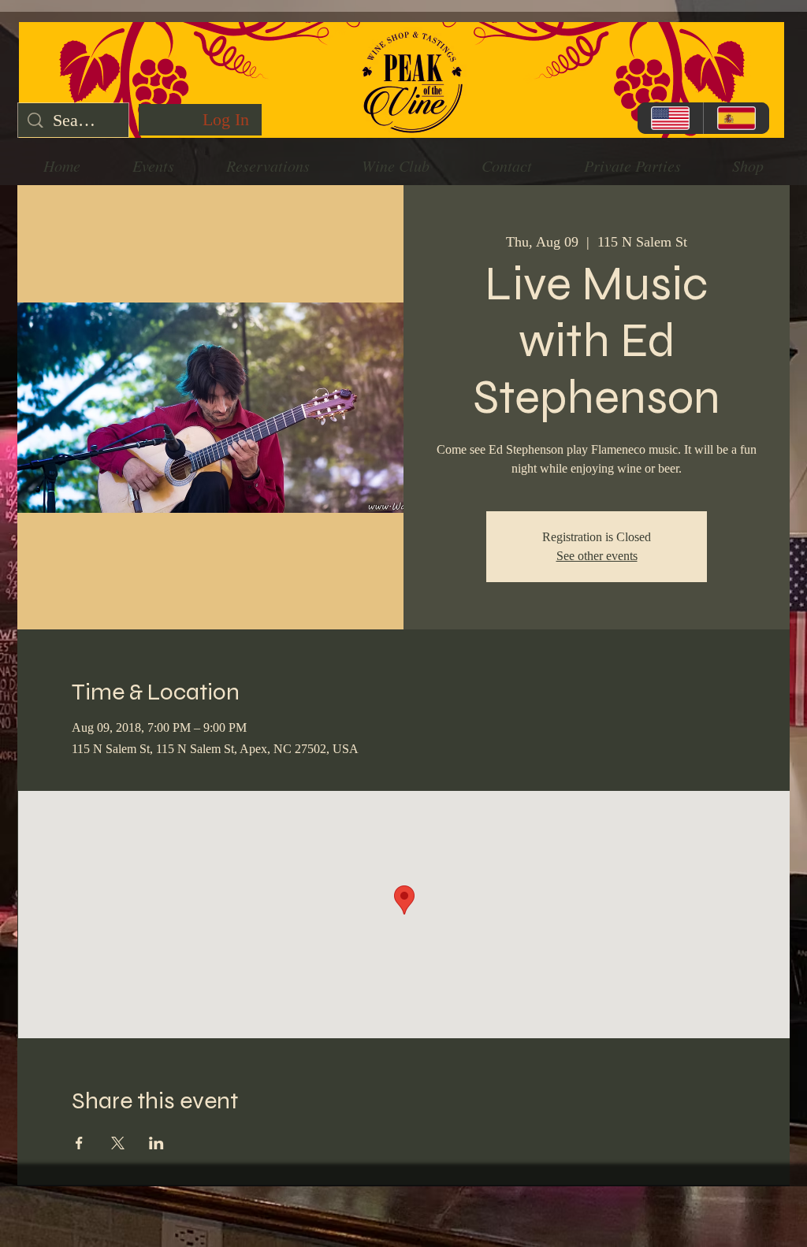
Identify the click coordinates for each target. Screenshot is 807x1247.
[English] (670, 118)
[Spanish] (736, 118)
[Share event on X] (117, 1143)
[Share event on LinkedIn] (156, 1143)
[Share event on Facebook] (79, 1143)
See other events (597, 555)
